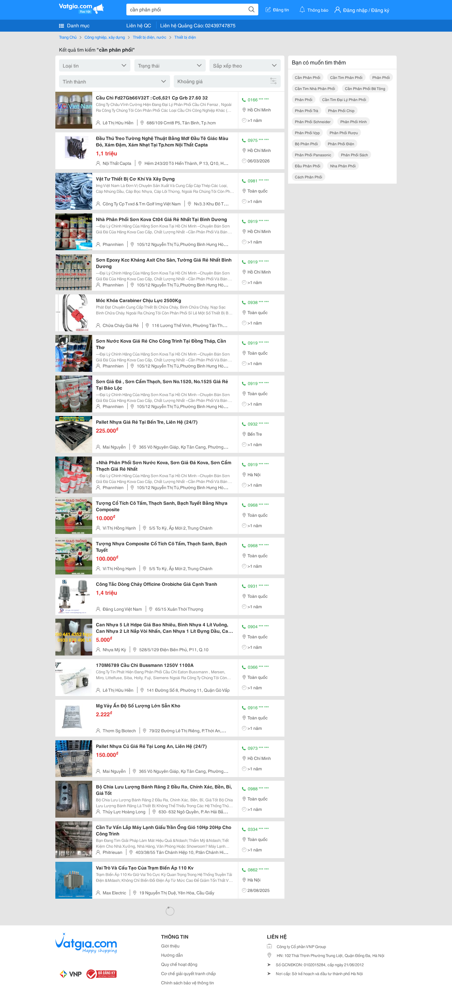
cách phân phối (308, 176)
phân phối (381, 77)
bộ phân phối (306, 143)
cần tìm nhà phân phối (315, 88)
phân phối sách (354, 154)
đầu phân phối (307, 165)
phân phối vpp (307, 132)
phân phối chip (341, 110)
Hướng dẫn (172, 955)
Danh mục (77, 25)
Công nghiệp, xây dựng (105, 37)
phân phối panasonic (313, 154)
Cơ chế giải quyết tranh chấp (188, 973)
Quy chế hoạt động (179, 964)
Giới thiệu (170, 946)
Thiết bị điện (185, 37)
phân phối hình (353, 121)
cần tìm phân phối (346, 77)
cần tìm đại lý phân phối (344, 99)
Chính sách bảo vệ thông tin (187, 982)
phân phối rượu (344, 132)
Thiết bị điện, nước (149, 37)
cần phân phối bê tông (365, 88)
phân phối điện (341, 143)
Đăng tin (281, 9)
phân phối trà (306, 110)
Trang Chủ (68, 37)
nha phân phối (343, 165)
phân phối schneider (313, 121)
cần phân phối (307, 77)
